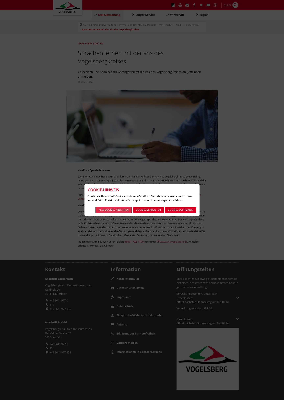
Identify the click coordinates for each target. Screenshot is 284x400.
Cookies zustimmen (180, 209)
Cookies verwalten (148, 209)
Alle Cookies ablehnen (114, 209)
